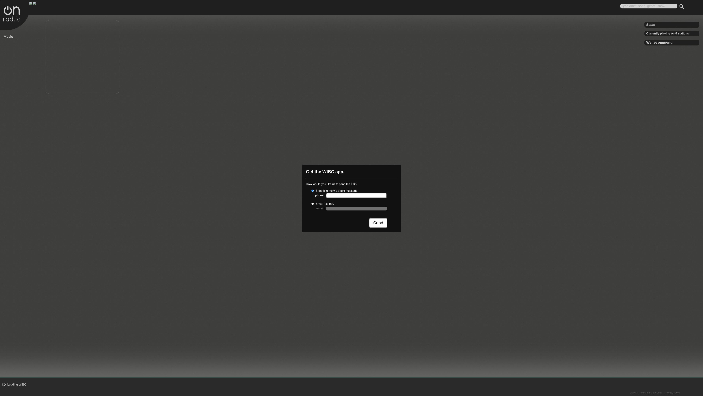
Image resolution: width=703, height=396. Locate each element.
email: (320, 208)
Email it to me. (325, 203)
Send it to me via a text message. (337, 190)
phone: (319, 195)
